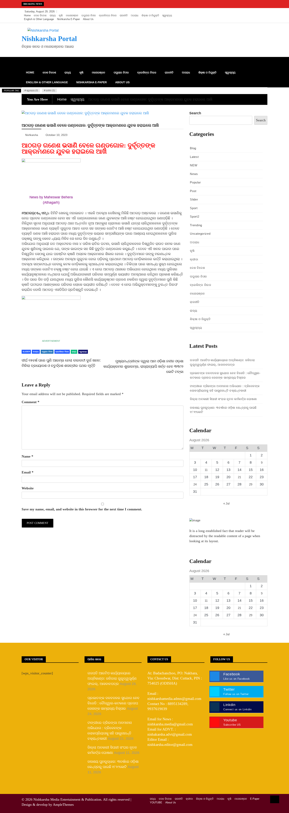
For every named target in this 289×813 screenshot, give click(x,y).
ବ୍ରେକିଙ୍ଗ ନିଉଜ (108, 15)
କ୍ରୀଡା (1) (50, 90)
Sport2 (194, 216)
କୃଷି (61, 15)
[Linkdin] (263, 11)
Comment (30, 402)
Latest (194, 156)
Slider (26, 352)
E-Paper (254, 798)
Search (195, 113)
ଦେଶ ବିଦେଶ (40, 15)
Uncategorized (200, 233)
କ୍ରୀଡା (194, 259)
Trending (196, 225)
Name (27, 456)
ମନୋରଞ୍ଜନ (72, 15)
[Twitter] (251, 11)
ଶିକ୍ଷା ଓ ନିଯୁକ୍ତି (150, 15)
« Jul (226, 503)
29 (250, 484)
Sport (194, 208)
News (194, 174)
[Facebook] (246, 11)
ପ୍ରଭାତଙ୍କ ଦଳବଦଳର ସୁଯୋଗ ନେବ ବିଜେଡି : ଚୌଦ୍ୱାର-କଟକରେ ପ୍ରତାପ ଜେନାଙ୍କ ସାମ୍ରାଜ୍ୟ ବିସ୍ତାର (113, 703)
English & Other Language (39, 19)
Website (28, 488)
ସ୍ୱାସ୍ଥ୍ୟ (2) (32, 90)
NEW (193, 165)
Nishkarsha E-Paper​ (68, 19)
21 (239, 477)
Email (27, 472)
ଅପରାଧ (134, 15)
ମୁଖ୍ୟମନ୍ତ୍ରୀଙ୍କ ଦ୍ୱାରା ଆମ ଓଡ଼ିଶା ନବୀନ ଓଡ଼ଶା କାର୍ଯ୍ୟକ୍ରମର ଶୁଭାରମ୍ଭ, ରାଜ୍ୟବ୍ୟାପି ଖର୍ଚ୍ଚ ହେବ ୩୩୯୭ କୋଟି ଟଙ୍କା (143, 366)
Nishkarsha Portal (49, 39)
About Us (88, 19)
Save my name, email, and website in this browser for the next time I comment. (82, 509)
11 (206, 470)
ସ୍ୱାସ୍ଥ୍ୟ (167, 15)
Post (193, 191)
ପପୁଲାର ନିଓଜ (88, 15)
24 (195, 484)
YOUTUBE (156, 802)
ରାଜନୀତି (124, 15)
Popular (195, 182)
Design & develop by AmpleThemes (48, 805)
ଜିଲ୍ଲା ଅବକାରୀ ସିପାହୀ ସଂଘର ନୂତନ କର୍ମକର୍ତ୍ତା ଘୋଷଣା (223, 399)
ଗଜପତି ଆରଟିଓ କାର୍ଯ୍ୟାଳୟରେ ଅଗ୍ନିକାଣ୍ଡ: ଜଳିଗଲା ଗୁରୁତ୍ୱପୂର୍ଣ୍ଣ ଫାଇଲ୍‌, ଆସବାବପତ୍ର (112, 678)
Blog (193, 148)
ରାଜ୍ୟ (53, 15)
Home (27, 15)
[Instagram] (257, 11)
